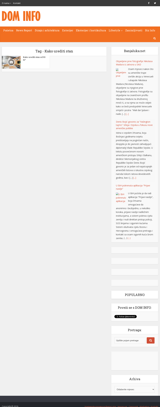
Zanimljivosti (133, 30)
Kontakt (16, 3)
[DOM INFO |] (21, 16)
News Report (24, 30)
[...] (127, 113)
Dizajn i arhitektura (47, 30)
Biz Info (150, 30)
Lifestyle (114, 30)
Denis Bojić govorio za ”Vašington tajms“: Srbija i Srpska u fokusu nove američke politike (134, 125)
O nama (5, 3)
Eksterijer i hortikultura (91, 30)
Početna (8, 30)
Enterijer (67, 30)
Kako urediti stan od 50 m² (34, 58)
